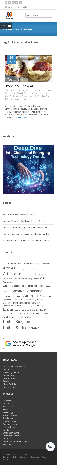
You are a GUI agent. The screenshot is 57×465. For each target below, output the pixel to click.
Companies (7, 282)
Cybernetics (31, 296)
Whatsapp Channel (11, 433)
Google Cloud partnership (14, 367)
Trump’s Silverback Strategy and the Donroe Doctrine (26, 240)
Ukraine (30, 317)
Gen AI (6, 369)
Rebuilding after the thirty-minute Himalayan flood (25, 227)
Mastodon (7, 444)
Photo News (8, 439)
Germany (35, 303)
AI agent (37, 264)
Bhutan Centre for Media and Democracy (17, 279)
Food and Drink (30, 90)
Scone (31, 96)
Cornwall (20, 93)
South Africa (9, 317)
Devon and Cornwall (19, 86)
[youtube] (20, 3)
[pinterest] (13, 3)
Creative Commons (26, 291)
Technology (21, 317)
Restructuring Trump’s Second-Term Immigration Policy (27, 234)
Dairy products (42, 93)
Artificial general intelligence (27, 269)
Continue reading (23, 118)
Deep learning (8, 300)
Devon (7, 96)
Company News (10, 424)
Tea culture (42, 96)
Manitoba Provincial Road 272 (36, 310)
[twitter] (9, 3)
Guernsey (25, 96)
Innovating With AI (11, 372)
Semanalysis (8, 375)
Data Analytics (9, 387)
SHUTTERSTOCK (42, 313)
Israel (37, 306)
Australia (42, 274)
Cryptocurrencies (9, 296)
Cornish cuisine (10, 93)
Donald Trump (20, 300)
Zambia (33, 328)
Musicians (6, 314)
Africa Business (10, 415)
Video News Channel (12, 436)
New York (15, 314)
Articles (9, 268)
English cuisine (15, 96)
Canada (36, 279)
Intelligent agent (28, 306)
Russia (29, 314)
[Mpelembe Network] (7, 15)
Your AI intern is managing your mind (19, 215)
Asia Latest (8, 418)
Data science (45, 296)
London (8, 309)
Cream (26, 93)
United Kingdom (17, 321)
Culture (19, 296)
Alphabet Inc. (46, 264)
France (40, 299)
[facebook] (6, 3)
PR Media (9, 394)
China (43, 278)
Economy (31, 299)
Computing (49, 286)
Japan (43, 306)
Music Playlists (9, 384)
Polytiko (6, 381)
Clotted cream (46, 90)
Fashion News (9, 427)
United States (15, 327)
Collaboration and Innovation (15, 442)
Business (7, 409)
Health (6, 404)
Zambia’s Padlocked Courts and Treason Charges (24, 221)
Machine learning (20, 310)
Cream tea (33, 93)
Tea (36, 96)
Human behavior (9, 306)
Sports (6, 430)
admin (26, 99)
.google (8, 263)
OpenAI (22, 314)
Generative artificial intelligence (16, 303)
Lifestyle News (9, 421)
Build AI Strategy (10, 378)
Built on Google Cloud (11, 457)
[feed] (16, 3)
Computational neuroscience (23, 286)
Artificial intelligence (20, 274)
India (19, 306)
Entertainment (9, 406)
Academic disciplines (23, 263)
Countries (6, 292)
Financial (7, 401)
